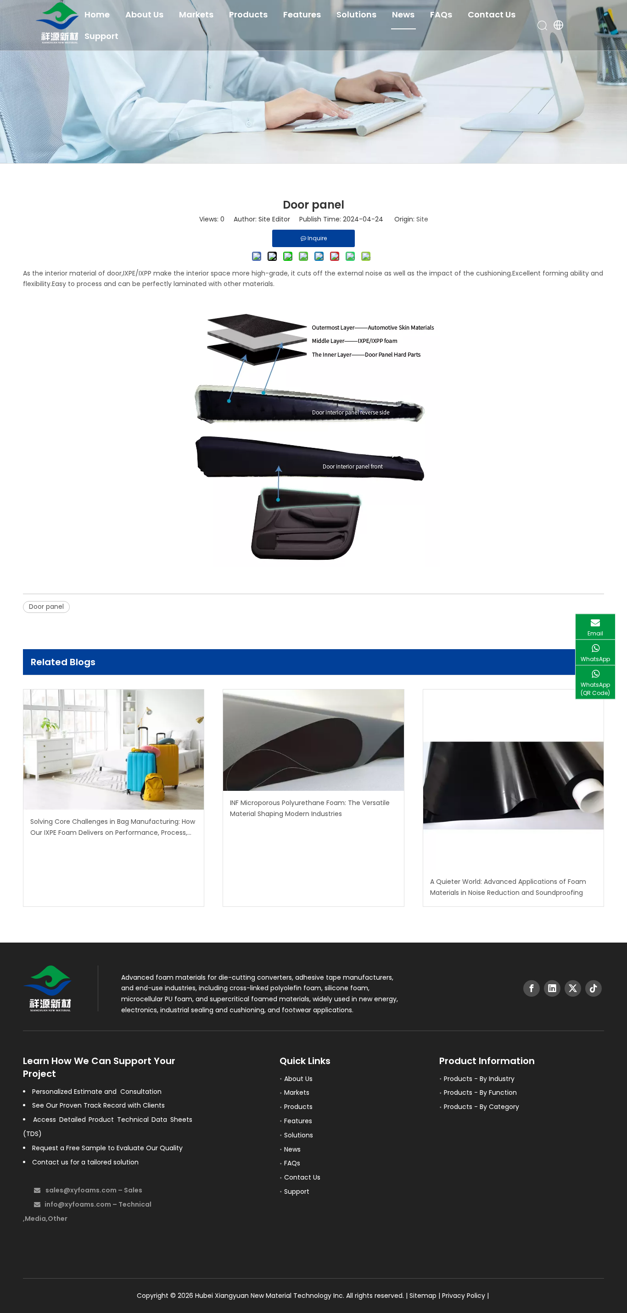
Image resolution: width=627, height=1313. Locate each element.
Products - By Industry (479, 1078)
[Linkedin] (552, 988)
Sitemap (423, 1295)
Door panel (46, 606)
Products (248, 14)
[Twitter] (573, 988)
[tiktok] (593, 988)
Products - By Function (480, 1092)
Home (97, 14)
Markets (196, 14)
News (403, 14)
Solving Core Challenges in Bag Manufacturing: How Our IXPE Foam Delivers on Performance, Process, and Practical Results (112, 828)
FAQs (441, 14)
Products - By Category (481, 1106)
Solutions (356, 14)
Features (302, 14)
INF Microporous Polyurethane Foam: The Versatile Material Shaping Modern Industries (310, 808)
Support (101, 36)
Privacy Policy (463, 1295)
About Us (144, 14)
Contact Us (491, 14)
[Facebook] (531, 988)
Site (422, 219)
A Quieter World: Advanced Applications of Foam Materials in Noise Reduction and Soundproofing (508, 887)
